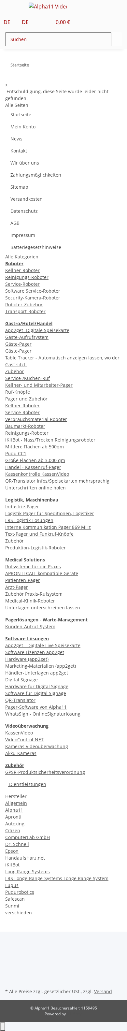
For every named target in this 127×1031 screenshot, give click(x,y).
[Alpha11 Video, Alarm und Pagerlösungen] (48, 6)
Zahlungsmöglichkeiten (35, 175)
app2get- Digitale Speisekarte (37, 330)
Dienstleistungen (27, 784)
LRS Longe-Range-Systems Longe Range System (56, 878)
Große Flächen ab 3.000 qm (35, 460)
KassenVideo (19, 733)
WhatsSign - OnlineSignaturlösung (42, 714)
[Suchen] (116, 39)
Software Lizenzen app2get (34, 652)
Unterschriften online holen (35, 488)
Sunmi (12, 906)
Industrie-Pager (22, 506)
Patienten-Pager (22, 580)
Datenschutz (24, 211)
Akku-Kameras (20, 753)
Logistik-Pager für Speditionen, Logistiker (49, 513)
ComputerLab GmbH (27, 837)
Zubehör (14, 371)
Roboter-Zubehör (24, 304)
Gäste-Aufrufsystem (27, 337)
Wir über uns (24, 163)
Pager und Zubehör (26, 399)
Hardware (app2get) (27, 659)
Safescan (15, 899)
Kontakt (18, 151)
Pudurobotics (19, 892)
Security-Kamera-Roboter (32, 298)
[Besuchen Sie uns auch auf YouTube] (10, 964)
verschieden (18, 912)
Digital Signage (21, 679)
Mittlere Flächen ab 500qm (34, 446)
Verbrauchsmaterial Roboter (36, 419)
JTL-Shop (74, 1014)
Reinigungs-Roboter (27, 277)
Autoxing (14, 823)
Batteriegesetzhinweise (35, 247)
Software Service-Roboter (32, 291)
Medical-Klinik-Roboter (30, 601)
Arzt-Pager (16, 587)
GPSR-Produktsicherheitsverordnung (45, 772)
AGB (15, 223)
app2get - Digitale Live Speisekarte (42, 645)
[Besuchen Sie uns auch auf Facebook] (10, 956)
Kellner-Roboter (22, 270)
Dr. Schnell (17, 844)
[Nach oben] (2, 1026)
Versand (103, 991)
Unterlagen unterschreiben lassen (42, 607)
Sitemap (19, 187)
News (16, 139)
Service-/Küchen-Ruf (27, 378)
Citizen (12, 830)
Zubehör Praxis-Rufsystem (34, 594)
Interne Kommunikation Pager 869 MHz (48, 527)
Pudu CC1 (15, 453)
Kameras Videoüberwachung (36, 746)
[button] (39, 22)
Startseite (20, 114)
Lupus (12, 885)
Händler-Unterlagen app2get (36, 673)
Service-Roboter (22, 284)
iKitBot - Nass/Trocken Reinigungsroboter (50, 440)
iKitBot (12, 865)
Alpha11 (14, 810)
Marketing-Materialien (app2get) (40, 666)
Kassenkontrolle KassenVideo (37, 474)
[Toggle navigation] (13, 7)
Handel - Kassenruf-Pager (33, 467)
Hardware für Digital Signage (36, 686)
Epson (12, 851)
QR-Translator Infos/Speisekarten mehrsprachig (57, 481)
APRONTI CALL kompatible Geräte (41, 573)
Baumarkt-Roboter (25, 426)
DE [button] (8, 22)
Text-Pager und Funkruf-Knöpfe (39, 534)
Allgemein (16, 803)
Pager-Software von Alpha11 (36, 707)
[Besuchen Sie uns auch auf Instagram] (10, 971)
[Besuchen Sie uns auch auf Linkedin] (10, 979)
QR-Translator (20, 700)
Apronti (13, 817)
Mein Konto (22, 126)
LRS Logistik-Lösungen (29, 520)
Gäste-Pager (18, 344)
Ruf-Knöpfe (17, 392)
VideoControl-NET (24, 739)
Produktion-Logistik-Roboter (35, 548)
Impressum (22, 235)
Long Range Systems (27, 871)
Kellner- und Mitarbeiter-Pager (39, 385)
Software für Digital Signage (35, 693)
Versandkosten (26, 199)
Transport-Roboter (25, 311)
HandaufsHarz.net (25, 858)
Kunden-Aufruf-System (30, 626)
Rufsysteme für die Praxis (33, 566)
